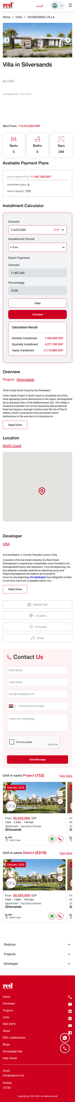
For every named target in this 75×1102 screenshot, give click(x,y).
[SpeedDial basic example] (65, 1038)
